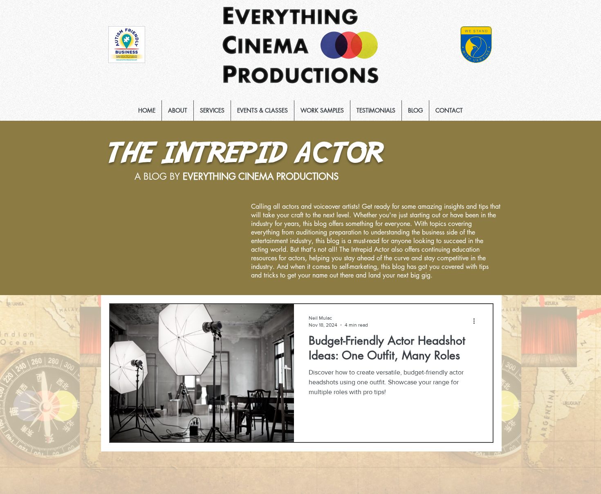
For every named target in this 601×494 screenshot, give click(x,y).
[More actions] (477, 321)
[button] (212, 110)
